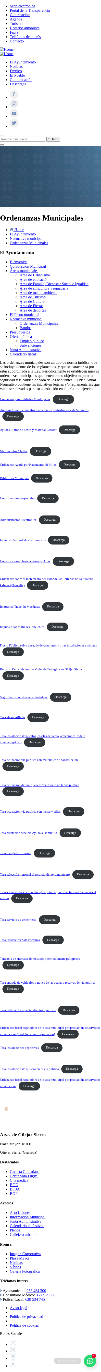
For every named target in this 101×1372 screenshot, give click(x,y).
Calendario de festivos (27, 1226)
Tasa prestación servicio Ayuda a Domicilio (28, 833)
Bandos (25, 328)
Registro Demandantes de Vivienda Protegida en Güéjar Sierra (41, 669)
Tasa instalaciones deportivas (19, 1047)
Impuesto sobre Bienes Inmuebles (22, 626)
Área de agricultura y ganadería (44, 288)
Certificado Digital (24, 1176)
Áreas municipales (24, 271)
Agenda (16, 19)
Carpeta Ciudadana (24, 1172)
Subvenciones (30, 345)
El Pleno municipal (24, 315)
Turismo (16, 23)
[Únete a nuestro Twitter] (14, 126)
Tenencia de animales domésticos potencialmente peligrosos (40, 958)
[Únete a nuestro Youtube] (14, 116)
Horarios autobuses (24, 28)
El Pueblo (17, 75)
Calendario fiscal (23, 354)
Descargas (18, 84)
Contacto (17, 41)
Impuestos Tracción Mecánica (20, 606)
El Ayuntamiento (23, 62)
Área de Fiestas (31, 306)
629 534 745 (35, 1299)
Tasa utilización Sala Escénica (20, 940)
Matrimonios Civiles (13, 451)
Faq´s (14, 32)
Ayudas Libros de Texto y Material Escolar (28, 430)
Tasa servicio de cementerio (18, 919)
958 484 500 (36, 1291)
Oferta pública (21, 336)
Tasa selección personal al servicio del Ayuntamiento (35, 874)
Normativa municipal (26, 319)
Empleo (16, 71)
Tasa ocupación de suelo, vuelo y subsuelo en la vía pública (39, 785)
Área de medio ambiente (38, 293)
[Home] (6, 49)
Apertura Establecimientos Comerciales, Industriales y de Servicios (44, 410)
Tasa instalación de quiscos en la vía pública (29, 1068)
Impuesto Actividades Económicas (23, 540)
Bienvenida (18, 262)
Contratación (20, 15)
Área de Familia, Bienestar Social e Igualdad (54, 284)
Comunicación (21, 80)
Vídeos (15, 1267)
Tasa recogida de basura (15, 853)
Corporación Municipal (28, 266)
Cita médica (19, 1180)
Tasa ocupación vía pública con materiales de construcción (39, 760)
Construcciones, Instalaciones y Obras (25, 561)
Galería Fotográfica (25, 1271)
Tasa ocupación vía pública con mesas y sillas (30, 811)
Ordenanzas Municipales (39, 323)
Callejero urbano (23, 1234)
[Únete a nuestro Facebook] (14, 97)
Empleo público (32, 341)
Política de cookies (24, 1325)
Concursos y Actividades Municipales (25, 399)
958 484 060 (45, 1295)
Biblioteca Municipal (14, 478)
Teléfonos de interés (25, 37)
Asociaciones (20, 1213)
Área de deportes (33, 310)
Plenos (15, 1230)
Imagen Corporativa (25, 1254)
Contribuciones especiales (17, 498)
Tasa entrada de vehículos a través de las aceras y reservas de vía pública (47, 982)
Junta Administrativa (25, 350)
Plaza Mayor (19, 1258)
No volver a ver (68, 1360)
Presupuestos (20, 332)
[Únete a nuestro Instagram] (14, 107)
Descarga (63, 399)
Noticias (16, 66)
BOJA (15, 1189)
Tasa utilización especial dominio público (28, 1010)
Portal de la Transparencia (30, 10)
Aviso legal (18, 1308)
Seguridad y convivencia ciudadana (24, 697)
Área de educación (34, 279)
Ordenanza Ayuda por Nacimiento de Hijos (28, 464)
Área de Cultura (32, 301)
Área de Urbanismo (35, 275)
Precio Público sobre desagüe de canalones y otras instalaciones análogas (48, 645)
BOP (14, 1193)
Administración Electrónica (18, 519)
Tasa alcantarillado (12, 717)
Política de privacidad (26, 1316)
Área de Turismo (33, 297)
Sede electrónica (22, 6)
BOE (14, 1185)
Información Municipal (27, 1217)
